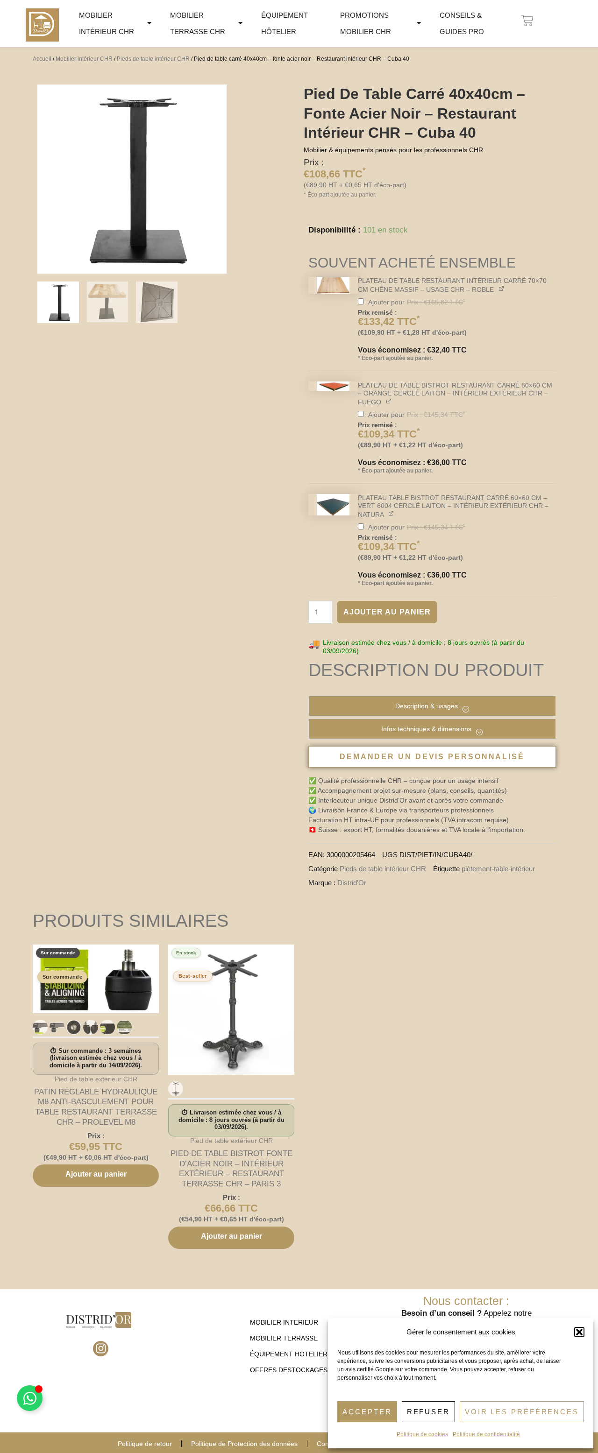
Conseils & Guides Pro (462, 23)
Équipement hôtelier (284, 23)
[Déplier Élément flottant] (30, 1398)
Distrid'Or (351, 883)
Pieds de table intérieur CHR (153, 59)
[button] (579, 1332)
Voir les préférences (522, 1412)
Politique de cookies (422, 1434)
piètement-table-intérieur (498, 869)
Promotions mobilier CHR (365, 23)
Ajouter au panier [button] (96, 1174)
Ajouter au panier (387, 612)
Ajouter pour (412, 329)
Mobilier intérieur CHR (84, 59)
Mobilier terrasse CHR (197, 23)
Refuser (428, 1412)
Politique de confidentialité (486, 1434)
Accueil (42, 59)
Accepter (367, 1412)
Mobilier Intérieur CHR (106, 23)
